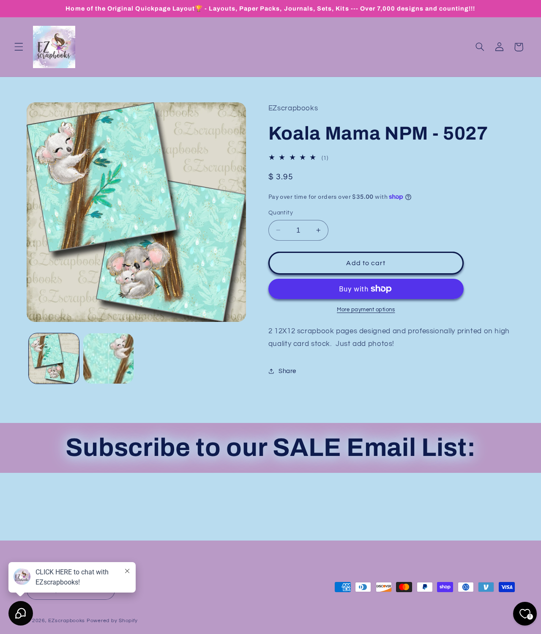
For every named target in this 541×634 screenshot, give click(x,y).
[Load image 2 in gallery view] (108, 358)
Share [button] (287, 371)
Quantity (280, 213)
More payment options (366, 310)
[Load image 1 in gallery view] (54, 358)
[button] (18, 47)
